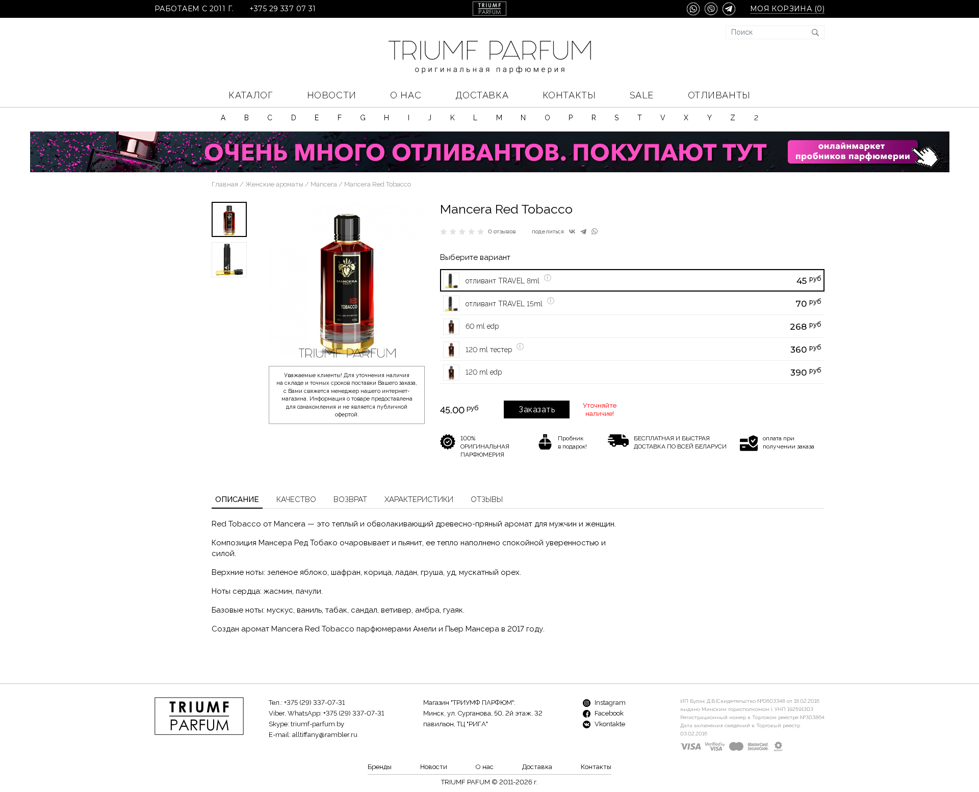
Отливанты (719, 95)
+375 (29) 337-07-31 (314, 702)
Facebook (608, 713)
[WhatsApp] (594, 231)
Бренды (380, 767)
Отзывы (487, 499)
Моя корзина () (787, 9)
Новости (331, 95)
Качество (296, 499)
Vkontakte (609, 724)
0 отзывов (502, 231)
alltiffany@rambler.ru (324, 734)
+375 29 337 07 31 (282, 9)
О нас (405, 95)
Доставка (481, 95)
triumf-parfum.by (317, 724)
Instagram (609, 702)
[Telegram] (583, 231)
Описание (237, 499)
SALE (642, 95)
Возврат (350, 499)
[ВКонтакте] (572, 231)
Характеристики (418, 499)
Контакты (569, 95)
